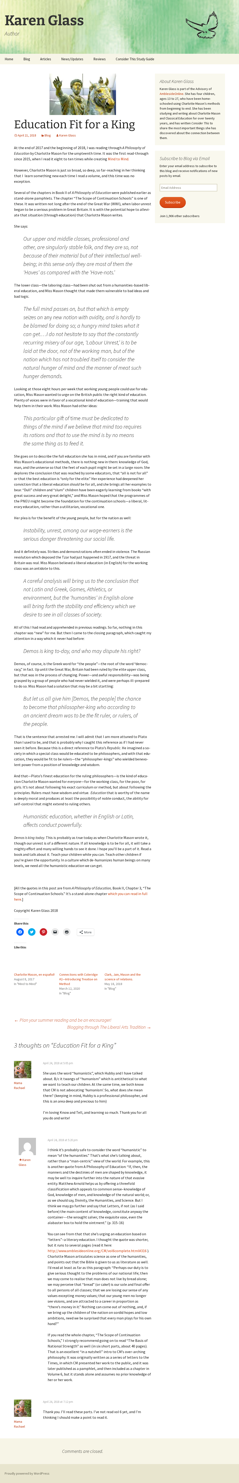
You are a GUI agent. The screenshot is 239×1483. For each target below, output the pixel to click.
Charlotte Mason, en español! (34, 974)
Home (9, 59)
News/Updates (72, 59)
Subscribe (172, 202)
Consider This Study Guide (135, 59)
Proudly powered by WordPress (27, 1473)
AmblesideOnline (171, 94)
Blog (26, 59)
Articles (45, 59)
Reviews (99, 59)
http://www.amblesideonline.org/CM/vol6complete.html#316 (97, 1250)
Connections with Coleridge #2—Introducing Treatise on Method (78, 979)
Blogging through (109, 1027)
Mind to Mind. (118, 159)
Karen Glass (67, 135)
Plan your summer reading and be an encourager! (62, 1020)
